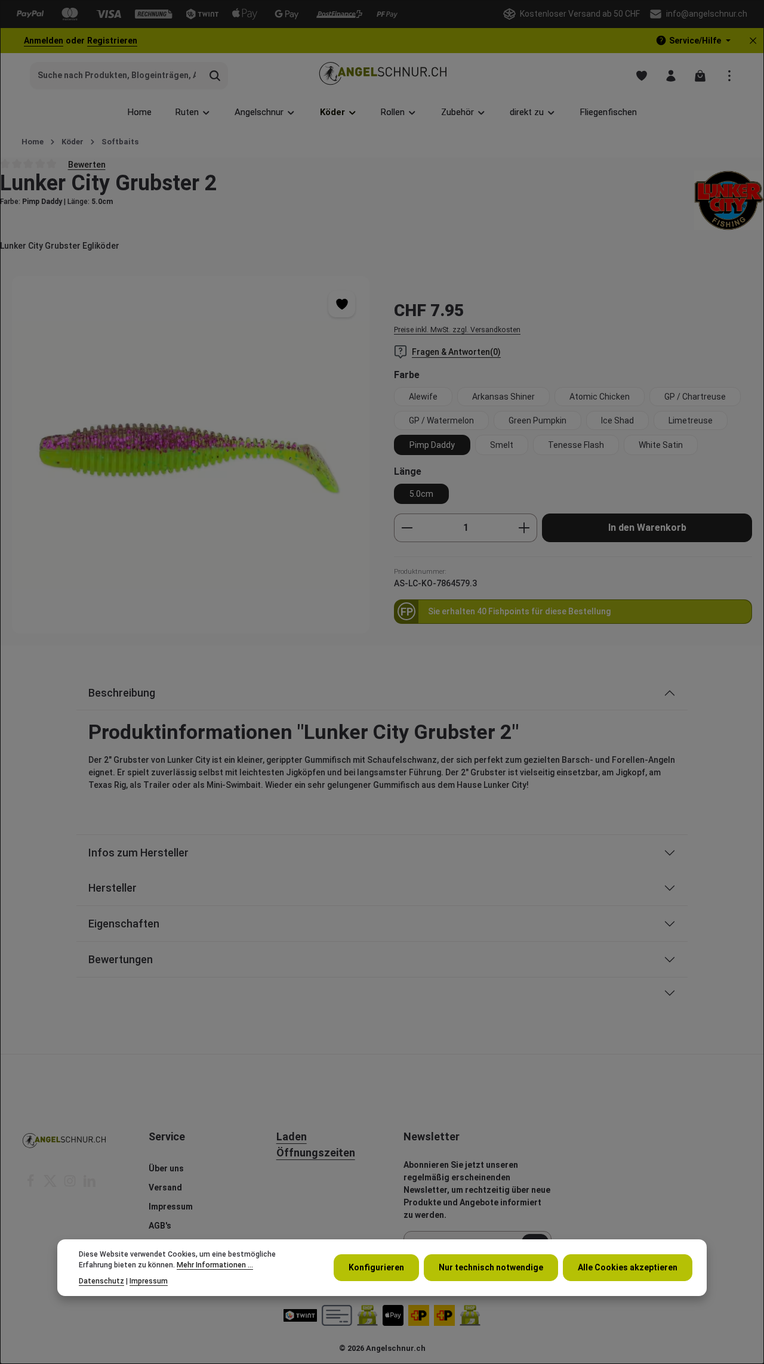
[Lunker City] (729, 200)
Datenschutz (101, 1280)
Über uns (166, 1168)
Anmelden (43, 40)
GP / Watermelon (441, 420)
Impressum (171, 1206)
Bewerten (87, 164)
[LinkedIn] (89, 1184)
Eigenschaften (123, 923)
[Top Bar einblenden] (729, 75)
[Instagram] (70, 1184)
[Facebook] (31, 1184)
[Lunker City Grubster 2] (190, 454)
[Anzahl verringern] (407, 528)
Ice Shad (617, 420)
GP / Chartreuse (695, 396)
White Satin (661, 445)
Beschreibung (121, 692)
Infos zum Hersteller (138, 852)
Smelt (501, 445)
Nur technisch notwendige (491, 1267)
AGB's (160, 1225)
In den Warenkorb (647, 527)
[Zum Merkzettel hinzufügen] (341, 303)
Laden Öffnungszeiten (315, 1144)
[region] (191, 454)
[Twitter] (51, 1184)
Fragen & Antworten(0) (456, 352)
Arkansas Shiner (503, 396)
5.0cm (421, 494)
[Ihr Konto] (670, 75)
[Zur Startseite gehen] (382, 75)
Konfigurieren (376, 1267)
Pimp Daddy (432, 445)
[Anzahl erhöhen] (524, 528)
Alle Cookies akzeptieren (627, 1267)
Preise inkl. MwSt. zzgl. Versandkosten (457, 330)
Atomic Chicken (599, 396)
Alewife (423, 396)
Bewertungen (120, 959)
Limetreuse (690, 420)
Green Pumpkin (537, 420)
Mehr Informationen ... (215, 1265)
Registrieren (112, 40)
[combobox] (116, 75)
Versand (165, 1187)
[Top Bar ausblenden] (753, 41)
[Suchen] (215, 75)
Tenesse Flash (576, 445)
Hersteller (112, 888)
